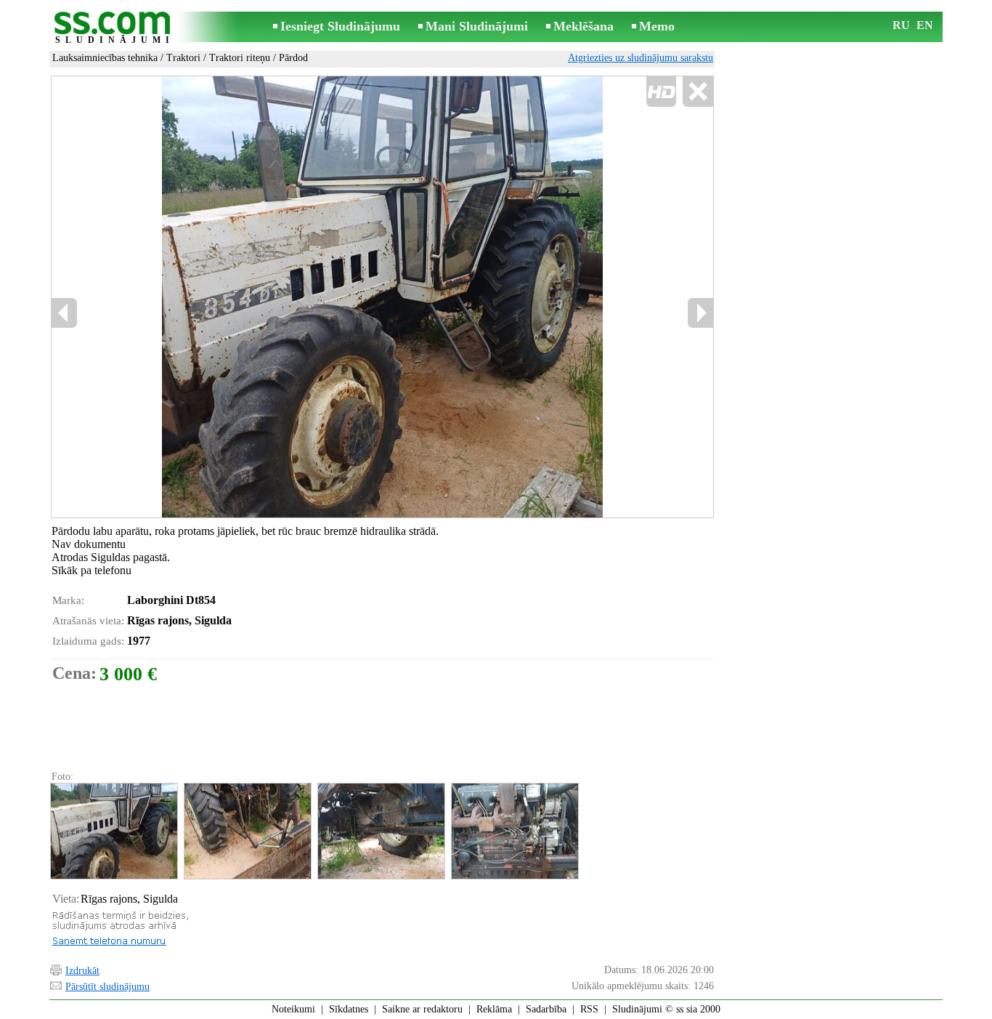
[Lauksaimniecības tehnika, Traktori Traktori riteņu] (113, 831)
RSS (589, 1009)
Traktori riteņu (239, 57)
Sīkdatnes (348, 1009)
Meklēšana (583, 26)
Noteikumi (293, 1009)
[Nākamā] (700, 313)
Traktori (183, 57)
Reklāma (494, 1009)
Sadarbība (546, 1009)
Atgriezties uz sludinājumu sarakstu (640, 57)
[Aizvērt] (697, 92)
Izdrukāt (82, 970)
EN (924, 25)
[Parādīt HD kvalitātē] (382, 296)
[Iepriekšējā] (206, 297)
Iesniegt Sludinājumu (340, 26)
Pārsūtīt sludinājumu (107, 986)
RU (901, 25)
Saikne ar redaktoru (422, 1009)
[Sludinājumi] (114, 28)
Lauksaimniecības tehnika (105, 57)
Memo (657, 26)
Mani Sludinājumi (477, 26)
